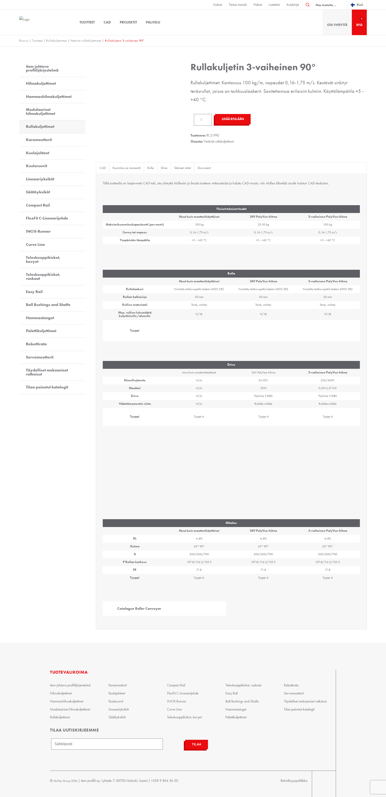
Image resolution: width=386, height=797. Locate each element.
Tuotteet (87, 22)
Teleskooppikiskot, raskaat (43, 276)
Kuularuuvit (36, 165)
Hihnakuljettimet (41, 83)
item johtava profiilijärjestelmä (42, 68)
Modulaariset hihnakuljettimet (40, 111)
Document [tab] (204, 168)
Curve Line (35, 244)
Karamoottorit (39, 139)
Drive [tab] (164, 168)
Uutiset (217, 4)
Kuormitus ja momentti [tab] (127, 168)
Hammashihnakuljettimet (48, 96)
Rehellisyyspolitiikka (294, 780)
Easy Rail (34, 291)
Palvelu (153, 22)
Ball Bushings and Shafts (48, 304)
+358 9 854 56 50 (164, 780)
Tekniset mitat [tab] (182, 168)
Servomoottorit (39, 357)
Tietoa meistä (238, 4)
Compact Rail (38, 205)
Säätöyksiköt (38, 192)
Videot (257, 4)
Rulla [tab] (150, 168)
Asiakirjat (292, 4)
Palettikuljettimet (41, 330)
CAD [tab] (102, 168)
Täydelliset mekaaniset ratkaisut (47, 372)
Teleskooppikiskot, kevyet (43, 259)
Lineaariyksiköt (40, 179)
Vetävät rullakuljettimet (85, 40)
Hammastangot (40, 317)
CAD (107, 22)
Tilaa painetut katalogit (47, 387)
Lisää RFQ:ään (233, 119)
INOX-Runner (38, 231)
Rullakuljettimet (56, 40)
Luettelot (274, 4)
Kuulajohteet (37, 152)
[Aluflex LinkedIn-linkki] (326, 784)
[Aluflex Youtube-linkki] (317, 784)
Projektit (128, 22)
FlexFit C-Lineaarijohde (47, 218)
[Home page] (43, 22)
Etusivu (24, 40)
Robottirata (36, 344)
